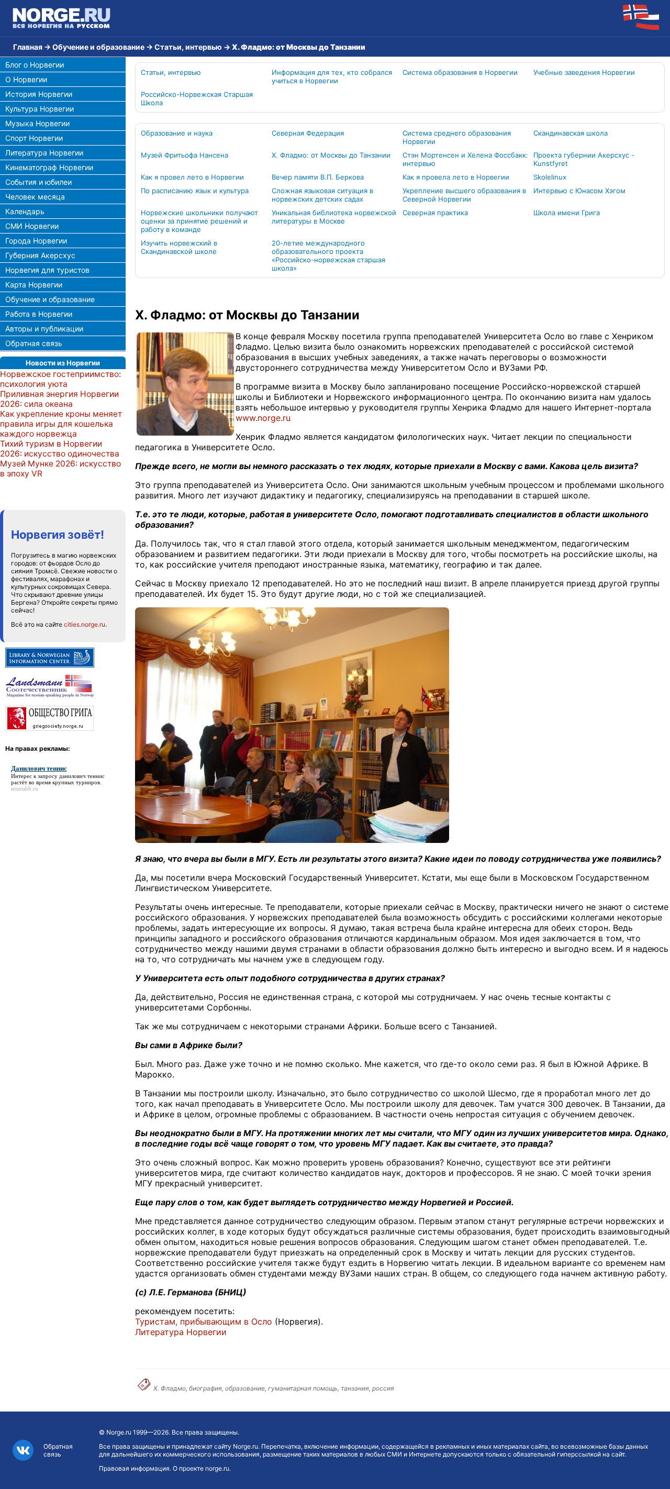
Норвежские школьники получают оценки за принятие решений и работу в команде (199, 221)
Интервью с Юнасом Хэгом (579, 190)
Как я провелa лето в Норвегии (456, 177)
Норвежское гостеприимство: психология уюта (60, 379)
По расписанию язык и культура (195, 190)
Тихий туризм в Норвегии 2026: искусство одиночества (59, 449)
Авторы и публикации (44, 328)
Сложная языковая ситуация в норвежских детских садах (322, 194)
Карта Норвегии (33, 284)
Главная (27, 46)
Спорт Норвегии (34, 138)
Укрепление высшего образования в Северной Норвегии (464, 194)
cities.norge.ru (84, 624)
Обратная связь (33, 343)
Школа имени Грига (566, 212)
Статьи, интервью (188, 46)
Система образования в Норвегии (460, 72)
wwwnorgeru (263, 418)
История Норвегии (38, 94)
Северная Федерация (308, 133)
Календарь (24, 211)
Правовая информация (134, 1468)
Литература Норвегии (44, 152)
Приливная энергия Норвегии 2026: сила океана (59, 399)
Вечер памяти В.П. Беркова (318, 177)
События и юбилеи (38, 181)
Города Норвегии (36, 240)
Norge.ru (118, 1432)
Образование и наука (177, 133)
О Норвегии (26, 79)
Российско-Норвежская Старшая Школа (197, 98)
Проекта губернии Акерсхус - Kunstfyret (583, 159)
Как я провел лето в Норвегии (192, 177)
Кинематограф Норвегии (49, 167)
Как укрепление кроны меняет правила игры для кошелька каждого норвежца (61, 424)
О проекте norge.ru (201, 1468)
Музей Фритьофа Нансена (184, 155)
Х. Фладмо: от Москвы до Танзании (331, 155)
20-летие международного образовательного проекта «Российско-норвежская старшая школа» (328, 255)
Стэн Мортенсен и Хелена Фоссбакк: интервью (465, 159)
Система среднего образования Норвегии (457, 137)
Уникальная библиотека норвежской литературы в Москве (334, 216)
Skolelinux (549, 177)
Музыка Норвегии (37, 123)
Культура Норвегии (39, 108)
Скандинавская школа (570, 133)
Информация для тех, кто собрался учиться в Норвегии (332, 76)
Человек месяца (35, 196)
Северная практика (435, 212)
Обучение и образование (98, 46)
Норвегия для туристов (47, 269)
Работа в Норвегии (38, 313)
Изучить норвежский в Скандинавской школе (179, 247)
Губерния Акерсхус (40, 255)
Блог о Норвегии (34, 64)
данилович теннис (82, 776)
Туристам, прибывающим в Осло (203, 1321)
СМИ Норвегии (32, 225)
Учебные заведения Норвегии (584, 72)
